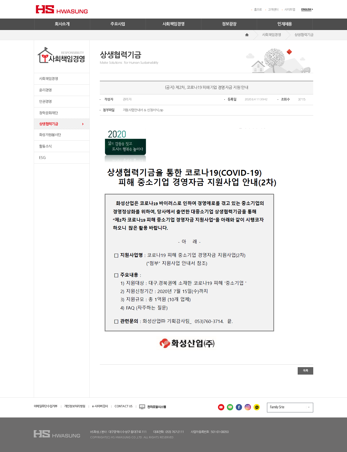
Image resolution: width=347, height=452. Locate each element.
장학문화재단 (48, 113)
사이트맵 (290, 9)
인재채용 (284, 24)
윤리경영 (45, 90)
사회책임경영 (173, 24)
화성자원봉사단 (50, 135)
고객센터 (273, 9)
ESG (42, 157)
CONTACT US (123, 406)
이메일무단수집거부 (45, 406)
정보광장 (229, 24)
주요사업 (118, 24)
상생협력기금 (48, 124)
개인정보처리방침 (74, 406)
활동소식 (45, 146)
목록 (305, 370)
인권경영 (45, 101)
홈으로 (258, 9)
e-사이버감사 (100, 406)
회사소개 (62, 24)
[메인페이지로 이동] (247, 35)
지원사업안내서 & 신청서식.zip (143, 110)
